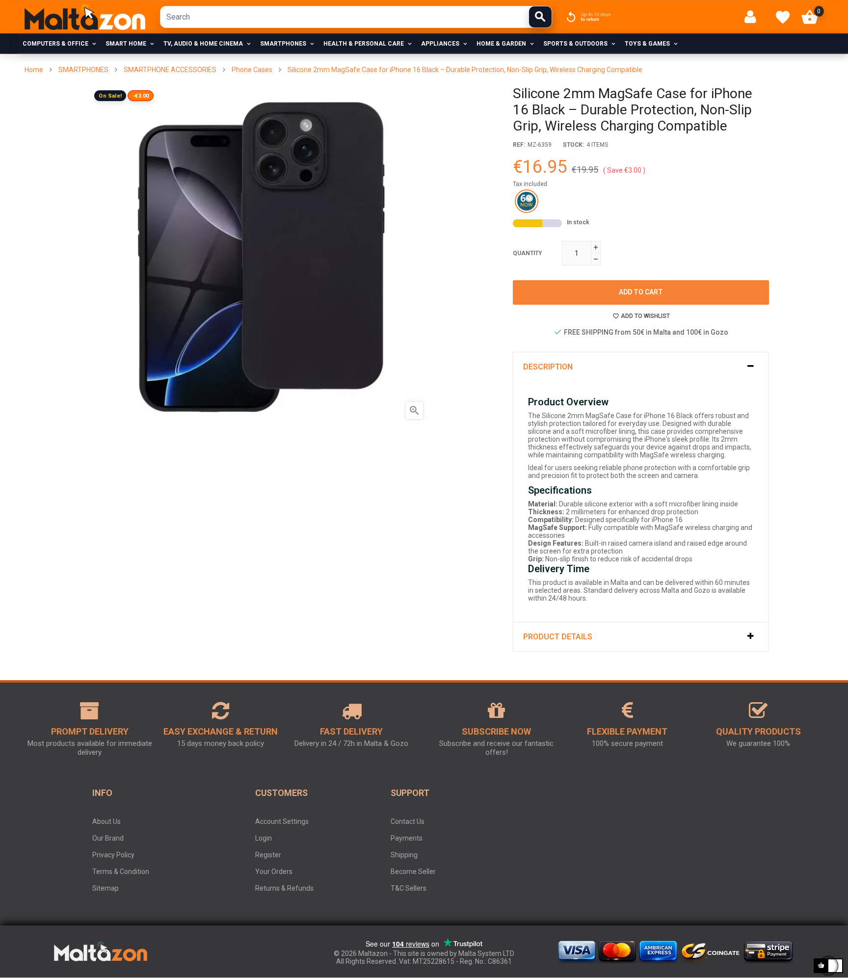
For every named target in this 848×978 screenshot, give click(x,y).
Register (268, 855)
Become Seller (413, 871)
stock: (573, 144)
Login (263, 838)
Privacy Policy (113, 855)
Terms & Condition (120, 871)
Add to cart (641, 292)
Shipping (404, 855)
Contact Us (407, 821)
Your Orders (273, 871)
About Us (106, 821)
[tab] (641, 366)
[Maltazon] (85, 17)
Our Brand (108, 838)
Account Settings (282, 821)
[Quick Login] (754, 16)
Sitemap (105, 888)
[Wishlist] (782, 17)
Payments (407, 838)
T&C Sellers (408, 888)
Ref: (519, 144)
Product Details (557, 636)
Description (548, 366)
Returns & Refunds (284, 888)
